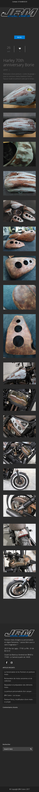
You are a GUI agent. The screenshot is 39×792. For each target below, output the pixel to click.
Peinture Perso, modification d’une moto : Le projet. (18, 700)
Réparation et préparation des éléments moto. (18, 686)
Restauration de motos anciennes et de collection (18, 679)
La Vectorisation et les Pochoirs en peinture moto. (19, 673)
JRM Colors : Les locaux (12, 695)
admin (5, 70)
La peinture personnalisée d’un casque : (18, 691)
